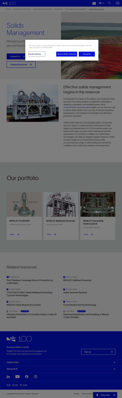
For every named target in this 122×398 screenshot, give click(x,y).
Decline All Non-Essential (67, 54)
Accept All (87, 54)
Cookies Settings (35, 54)
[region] (61, 50)
